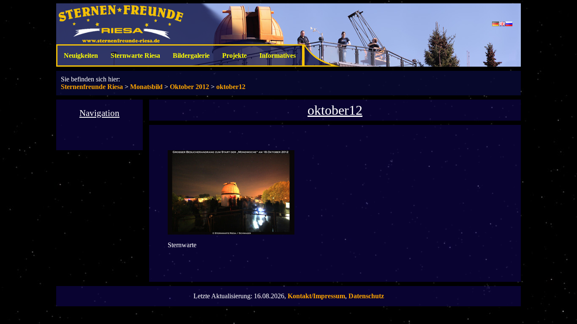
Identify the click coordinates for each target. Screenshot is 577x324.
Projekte (234, 55)
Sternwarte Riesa (135, 55)
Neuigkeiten (81, 55)
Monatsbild (146, 86)
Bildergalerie (191, 55)
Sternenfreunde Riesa (92, 86)
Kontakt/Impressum (316, 296)
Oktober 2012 (189, 86)
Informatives (277, 55)
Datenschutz (366, 296)
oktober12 (230, 86)
